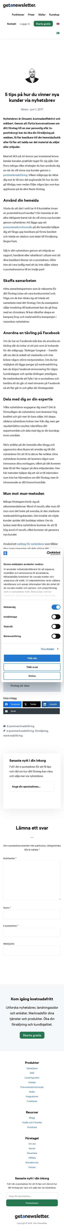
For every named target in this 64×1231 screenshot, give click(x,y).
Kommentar (9, 858)
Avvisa (32, 676)
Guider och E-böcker (32, 1122)
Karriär (32, 1148)
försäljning (41, 730)
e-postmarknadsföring (20, 730)
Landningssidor (32, 1077)
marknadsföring (13, 735)
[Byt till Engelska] (58, 23)
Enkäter (32, 1082)
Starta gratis (32, 1035)
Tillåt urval (32, 667)
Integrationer (32, 1096)
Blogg (32, 1117)
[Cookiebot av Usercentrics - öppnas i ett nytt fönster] (46, 553)
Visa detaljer (47, 648)
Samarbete (32, 1153)
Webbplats (8, 943)
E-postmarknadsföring (20, 726)
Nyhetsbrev (32, 1068)
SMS (32, 1072)
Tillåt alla (32, 658)
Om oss (32, 1143)
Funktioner (32, 1101)
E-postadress (10, 925)
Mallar (32, 1091)
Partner (32, 1167)
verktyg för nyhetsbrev (30, 543)
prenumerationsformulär (17, 227)
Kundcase (32, 1127)
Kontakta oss (32, 1162)
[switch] (56, 616)
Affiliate (32, 1157)
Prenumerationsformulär (32, 1086)
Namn (7, 907)
